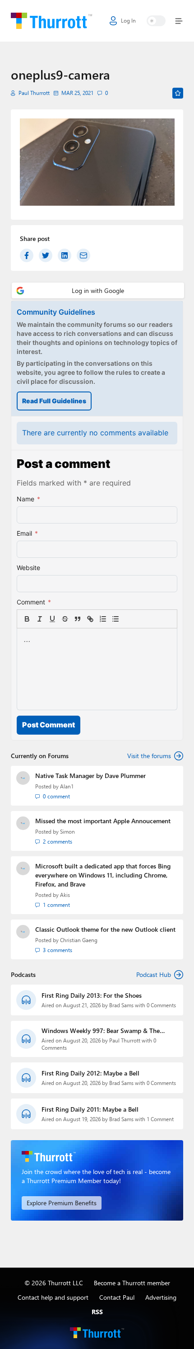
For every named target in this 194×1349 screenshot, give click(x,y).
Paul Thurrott (34, 93)
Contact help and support (53, 1297)
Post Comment (48, 724)
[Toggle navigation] (177, 21)
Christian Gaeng (78, 940)
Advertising (160, 1297)
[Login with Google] (98, 290)
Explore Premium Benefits (62, 1202)
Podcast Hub (153, 974)
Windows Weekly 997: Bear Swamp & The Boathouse (101, 1030)
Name (28, 499)
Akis (65, 894)
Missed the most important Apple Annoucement (103, 820)
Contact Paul (116, 1297)
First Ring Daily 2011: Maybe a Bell (90, 1109)
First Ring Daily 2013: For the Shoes (92, 995)
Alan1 (67, 786)
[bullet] (115, 618)
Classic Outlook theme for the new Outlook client (105, 929)
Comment (34, 602)
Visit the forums (149, 755)
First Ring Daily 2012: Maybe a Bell (90, 1073)
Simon (67, 831)
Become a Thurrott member (132, 1282)
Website (28, 567)
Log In (128, 20)
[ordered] (103, 618)
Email (27, 533)
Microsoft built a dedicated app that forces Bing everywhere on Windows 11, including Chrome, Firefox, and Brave (103, 875)
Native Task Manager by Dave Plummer (90, 775)
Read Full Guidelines (54, 401)
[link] (128, 618)
